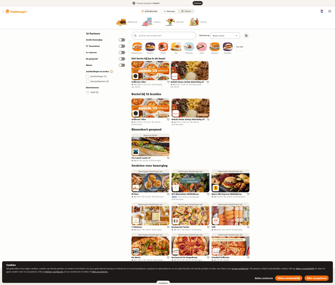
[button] (14, 11)
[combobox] (166, 35)
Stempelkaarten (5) (99, 81)
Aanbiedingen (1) (98, 76)
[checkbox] (137, 48)
